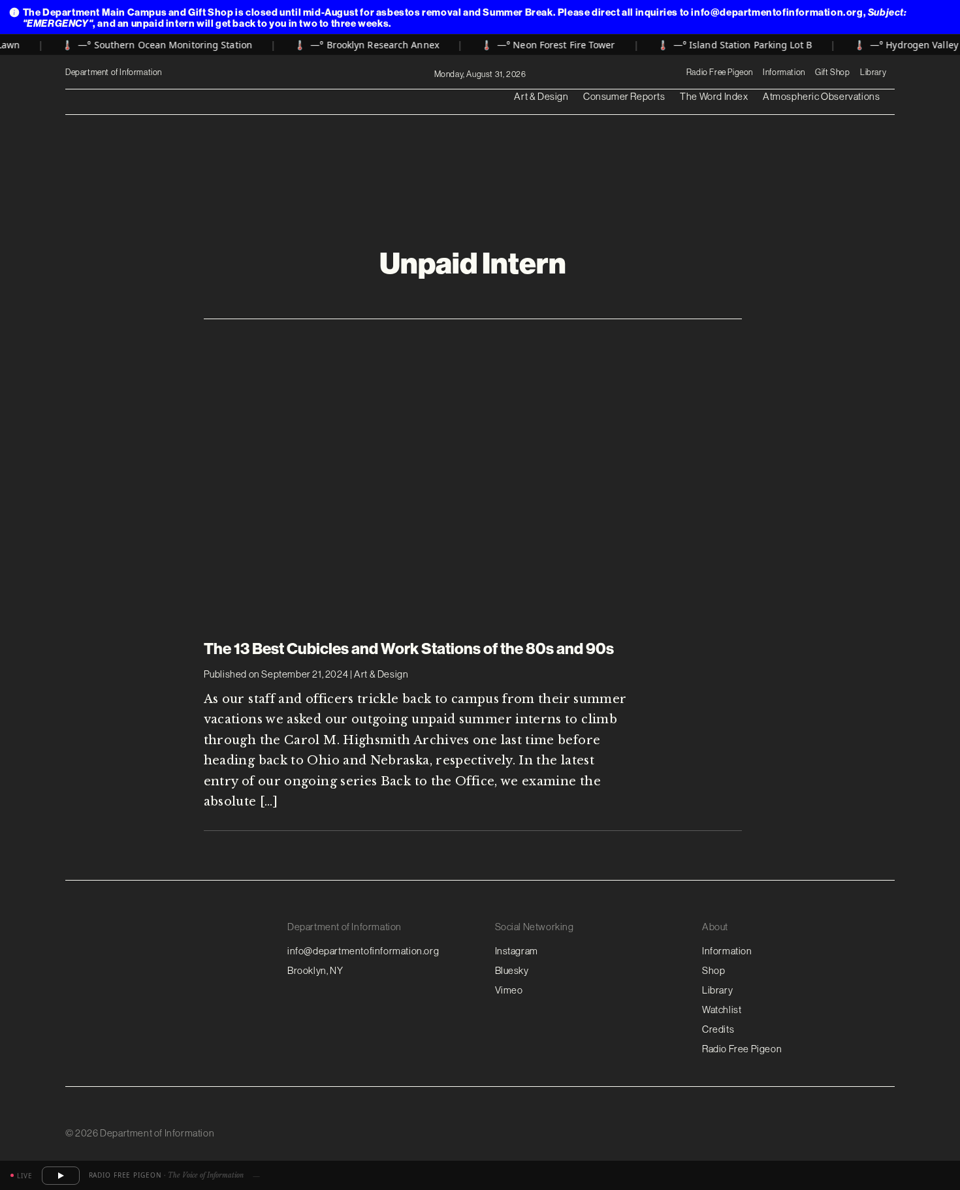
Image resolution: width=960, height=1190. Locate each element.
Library (873, 72)
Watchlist (721, 1009)
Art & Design (541, 96)
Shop (713, 970)
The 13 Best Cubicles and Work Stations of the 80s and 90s (409, 648)
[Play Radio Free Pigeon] (61, 1176)
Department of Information (114, 72)
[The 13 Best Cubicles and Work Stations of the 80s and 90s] (473, 469)
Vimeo (509, 990)
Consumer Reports (624, 96)
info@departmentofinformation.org (363, 951)
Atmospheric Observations (821, 96)
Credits (718, 1029)
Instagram (516, 951)
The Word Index (714, 96)
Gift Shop (832, 72)
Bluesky (512, 970)
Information (784, 72)
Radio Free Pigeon (719, 72)
